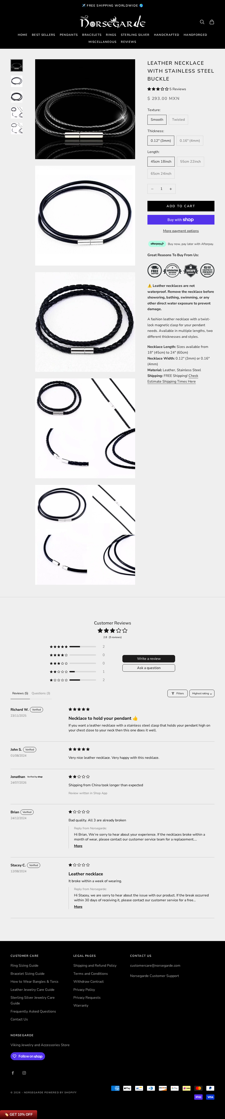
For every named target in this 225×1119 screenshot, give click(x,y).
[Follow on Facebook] (13, 1073)
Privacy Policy (84, 989)
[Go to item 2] (17, 81)
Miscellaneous (102, 42)
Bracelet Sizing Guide (28, 973)
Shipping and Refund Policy (94, 965)
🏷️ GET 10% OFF (18, 1114)
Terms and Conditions (90, 973)
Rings (111, 35)
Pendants (69, 35)
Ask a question (149, 668)
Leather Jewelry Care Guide (32, 989)
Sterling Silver (135, 35)
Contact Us (19, 1019)
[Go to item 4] (17, 113)
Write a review (149, 658)
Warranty (80, 1005)
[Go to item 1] (17, 65)
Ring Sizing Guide (24, 965)
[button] (158, 89)
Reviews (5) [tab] (20, 693)
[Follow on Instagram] (24, 1073)
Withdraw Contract (88, 981)
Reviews (128, 42)
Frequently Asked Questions (33, 1011)
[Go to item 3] (17, 97)
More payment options (181, 230)
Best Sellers (43, 35)
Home (22, 35)
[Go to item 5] (17, 128)
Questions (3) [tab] (41, 693)
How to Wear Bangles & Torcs (34, 981)
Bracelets (92, 35)
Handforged (195, 35)
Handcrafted (167, 35)
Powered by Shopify (60, 1092)
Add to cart (181, 206)
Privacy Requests (87, 997)
